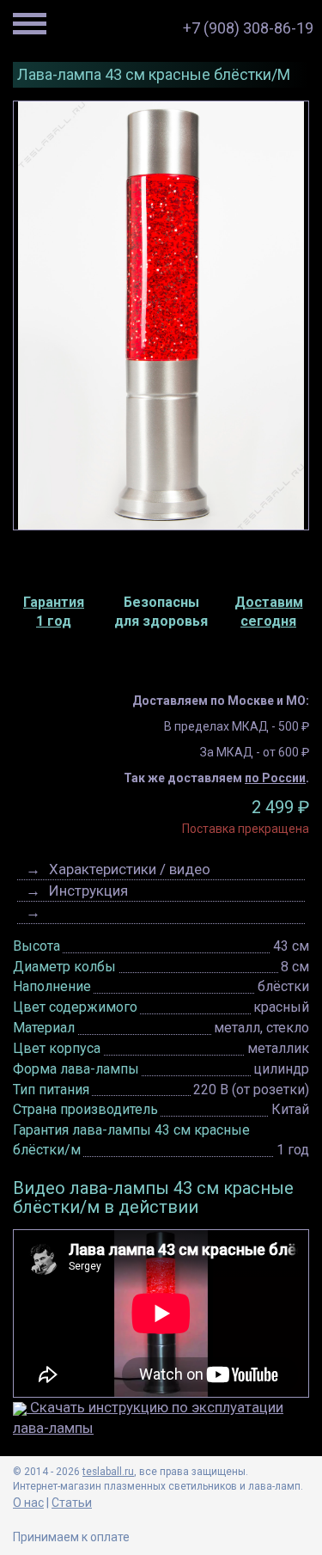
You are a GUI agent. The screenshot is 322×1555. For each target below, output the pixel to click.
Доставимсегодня (268, 612)
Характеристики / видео (129, 869)
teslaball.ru (108, 1472)
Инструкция (88, 890)
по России (275, 778)
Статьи (72, 1502)
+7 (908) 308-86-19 (248, 28)
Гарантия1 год (53, 612)
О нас (28, 1502)
